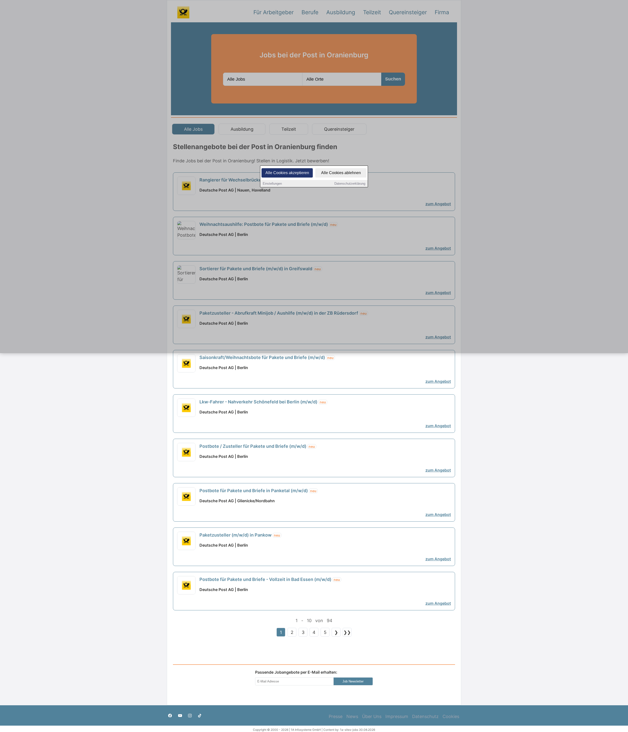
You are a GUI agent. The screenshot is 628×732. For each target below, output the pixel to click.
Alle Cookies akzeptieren (287, 173)
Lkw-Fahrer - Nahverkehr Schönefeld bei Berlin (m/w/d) (262, 401)
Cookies (451, 716)
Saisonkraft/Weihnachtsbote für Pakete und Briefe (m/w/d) (266, 357)
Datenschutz (425, 716)
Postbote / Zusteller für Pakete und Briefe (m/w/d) (257, 446)
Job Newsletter (353, 681)
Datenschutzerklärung (349, 183)
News (352, 716)
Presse (335, 716)
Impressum (396, 716)
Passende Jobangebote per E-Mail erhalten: (296, 672)
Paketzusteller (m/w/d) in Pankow (239, 535)
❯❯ (347, 632)
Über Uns (371, 716)
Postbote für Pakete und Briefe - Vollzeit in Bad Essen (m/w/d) (269, 579)
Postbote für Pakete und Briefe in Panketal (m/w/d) (257, 490)
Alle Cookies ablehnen (341, 173)
